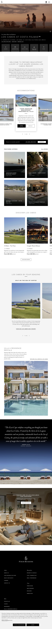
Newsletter (30, 593)
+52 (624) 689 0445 (31, 141)
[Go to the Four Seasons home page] (2, 2)
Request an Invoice (32, 572)
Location (14, 41)
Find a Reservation (31, 575)
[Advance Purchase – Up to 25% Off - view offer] (14, 193)
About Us (6, 572)
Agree (32, 624)
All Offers (44, 149)
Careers (6, 580)
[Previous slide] (22, 134)
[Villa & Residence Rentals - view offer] (37, 193)
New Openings (30, 588)
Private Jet (7, 601)
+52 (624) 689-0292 (6, 41)
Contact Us (20, 41)
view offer (9, 175)
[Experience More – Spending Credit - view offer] (14, 165)
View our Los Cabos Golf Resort (26, 328)
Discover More (26, 259)
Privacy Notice (4, 620)
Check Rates (21, 126)
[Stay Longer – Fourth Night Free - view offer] (37, 165)
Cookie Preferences (19, 624)
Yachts (6, 603)
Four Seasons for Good (10, 575)
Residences (7, 606)
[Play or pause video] (50, 31)
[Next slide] (29, 134)
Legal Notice (10, 620)
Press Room (30, 585)
